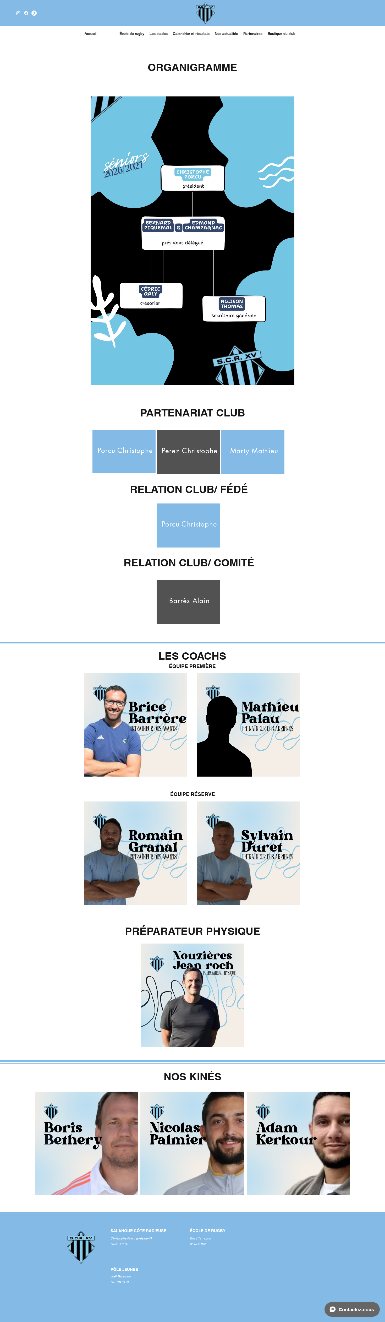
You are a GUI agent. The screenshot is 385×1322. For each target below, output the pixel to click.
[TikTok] (34, 13)
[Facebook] (26, 13)
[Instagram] (18, 13)
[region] (124, 451)
